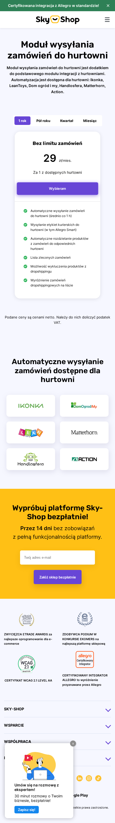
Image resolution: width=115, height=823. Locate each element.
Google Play (76, 795)
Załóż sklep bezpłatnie (57, 577)
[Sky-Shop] (57, 22)
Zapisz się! (26, 810)
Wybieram (57, 188)
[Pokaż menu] (107, 19)
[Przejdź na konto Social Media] (79, 779)
